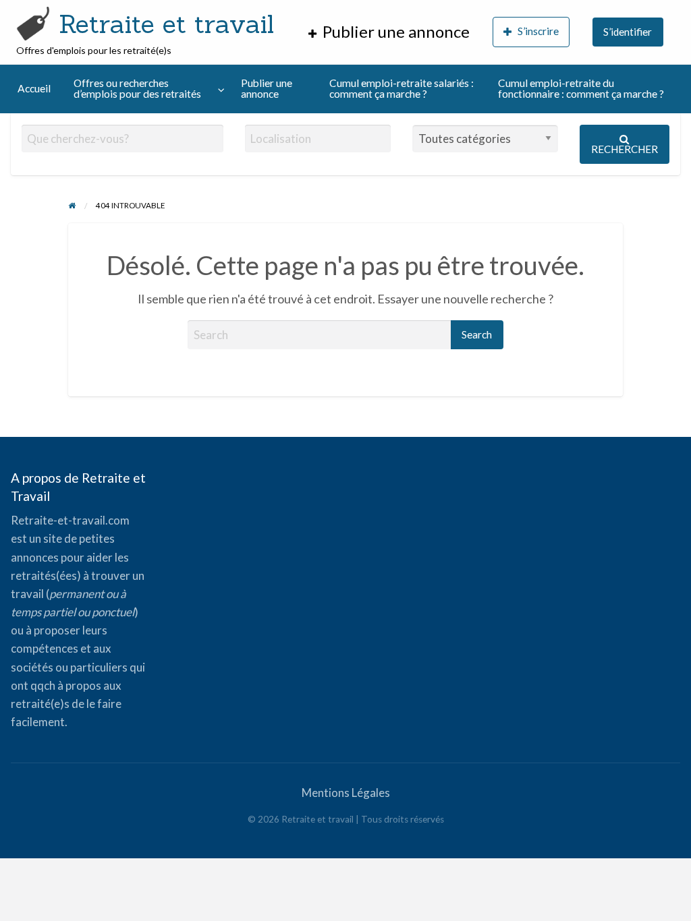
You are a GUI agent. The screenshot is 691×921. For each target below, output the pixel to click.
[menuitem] (389, 32)
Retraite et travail (166, 23)
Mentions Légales (346, 792)
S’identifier (627, 32)
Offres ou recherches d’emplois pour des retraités (137, 88)
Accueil (34, 88)
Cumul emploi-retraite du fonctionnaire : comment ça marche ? (581, 88)
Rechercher (624, 149)
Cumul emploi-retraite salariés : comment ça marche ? (401, 88)
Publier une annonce (266, 88)
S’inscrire (538, 31)
